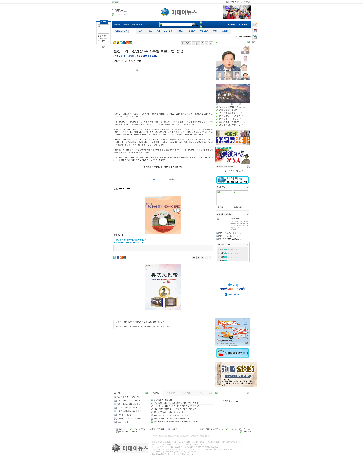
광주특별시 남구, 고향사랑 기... (230, 116)
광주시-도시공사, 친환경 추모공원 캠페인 (139, 326)
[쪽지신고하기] (186, 43)
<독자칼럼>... (220, 207)
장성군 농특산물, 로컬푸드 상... (230, 125)
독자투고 (186, 393)
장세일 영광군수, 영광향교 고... (230, 110)
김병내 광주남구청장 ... (228, 69)
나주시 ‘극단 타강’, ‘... (227, 236)
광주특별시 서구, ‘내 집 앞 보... (134, 25)
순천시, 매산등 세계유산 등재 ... (230, 122)
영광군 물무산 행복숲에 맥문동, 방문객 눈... (103, 38)
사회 (249, 36)
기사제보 (156, 393)
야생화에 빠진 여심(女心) (231, 171)
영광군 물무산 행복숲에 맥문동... (230, 107)
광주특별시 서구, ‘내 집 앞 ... (229, 119)
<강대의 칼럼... (237, 207)
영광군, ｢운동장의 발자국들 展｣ (136, 322)
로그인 (240, 2)
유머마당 (200, 393)
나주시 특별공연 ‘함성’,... (228, 233)
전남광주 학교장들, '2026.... (229, 239)
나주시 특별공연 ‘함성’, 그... (228, 113)
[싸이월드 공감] (127, 42)
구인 (210, 393)
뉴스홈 (240, 36)
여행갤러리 (171, 393)
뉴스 (245, 36)
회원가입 (247, 2)
